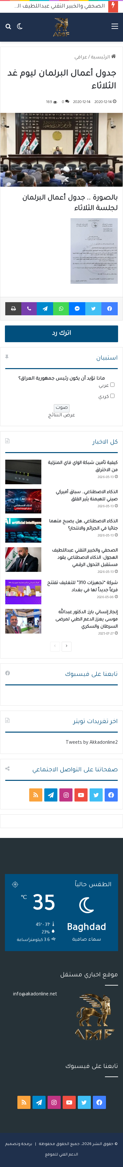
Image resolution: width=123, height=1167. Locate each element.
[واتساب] (61, 308)
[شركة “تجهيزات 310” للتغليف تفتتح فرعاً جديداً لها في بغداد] (23, 592)
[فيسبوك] (109, 308)
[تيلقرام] (45, 308)
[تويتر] (93, 308)
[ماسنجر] (77, 308)
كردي (103, 397)
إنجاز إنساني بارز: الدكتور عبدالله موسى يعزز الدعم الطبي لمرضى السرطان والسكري (86, 619)
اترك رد (61, 333)
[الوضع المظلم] (19, 29)
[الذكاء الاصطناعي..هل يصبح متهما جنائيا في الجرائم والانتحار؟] (23, 530)
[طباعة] (13, 308)
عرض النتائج (61, 415)
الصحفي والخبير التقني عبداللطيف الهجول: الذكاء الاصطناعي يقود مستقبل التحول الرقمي (85, 558)
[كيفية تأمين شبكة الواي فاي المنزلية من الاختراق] (23, 472)
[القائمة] (115, 29)
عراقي (80, 57)
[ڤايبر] (29, 308)
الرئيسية (101, 57)
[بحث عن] (8, 29)
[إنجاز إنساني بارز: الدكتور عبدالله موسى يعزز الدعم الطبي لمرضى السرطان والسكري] (23, 621)
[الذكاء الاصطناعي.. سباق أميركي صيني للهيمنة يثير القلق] (23, 501)
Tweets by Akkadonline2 (92, 743)
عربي (104, 386)
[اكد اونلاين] (61, 27)
